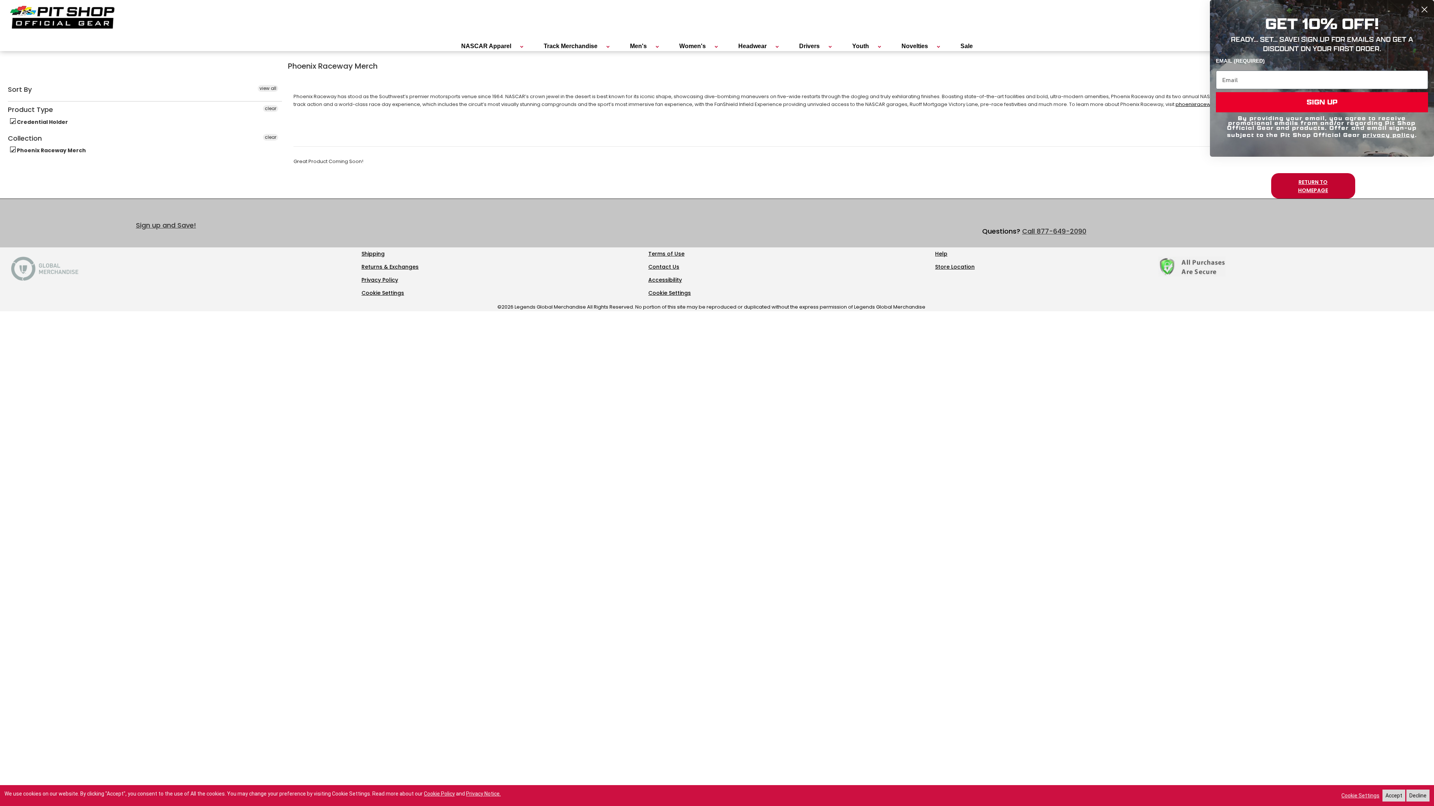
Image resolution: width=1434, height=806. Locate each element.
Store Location (955, 267)
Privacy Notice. (483, 794)
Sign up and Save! (166, 225)
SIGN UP (1322, 102)
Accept (1393, 796)
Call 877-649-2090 (1054, 231)
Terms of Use (666, 253)
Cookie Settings (382, 293)
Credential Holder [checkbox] (42, 122)
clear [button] (270, 108)
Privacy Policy (379, 280)
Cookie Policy (439, 794)
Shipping (373, 253)
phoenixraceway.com (1202, 104)
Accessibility (665, 280)
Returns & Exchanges (390, 267)
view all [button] (268, 88)
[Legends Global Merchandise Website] (44, 278)
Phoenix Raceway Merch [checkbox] (51, 150)
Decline (1418, 796)
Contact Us (663, 267)
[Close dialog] (1424, 9)
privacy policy (1389, 135)
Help (941, 253)
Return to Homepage (1313, 186)
